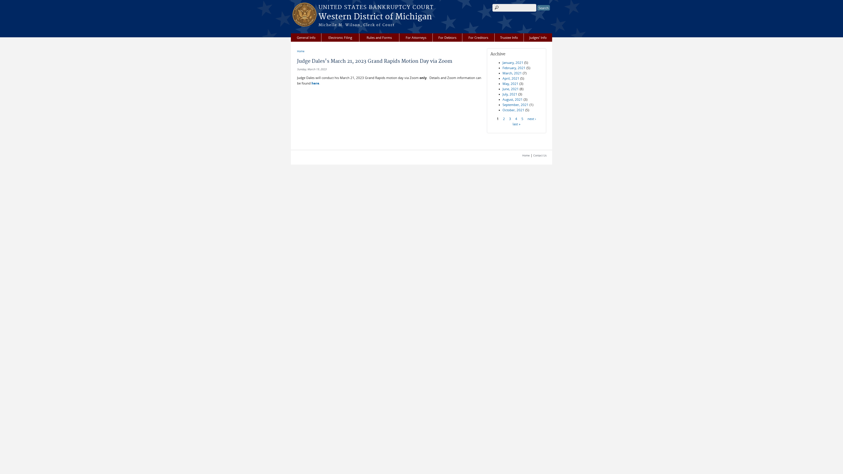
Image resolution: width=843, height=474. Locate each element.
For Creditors (478, 37)
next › (532, 118)
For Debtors (447, 37)
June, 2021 (511, 89)
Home (300, 51)
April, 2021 (511, 78)
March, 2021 (512, 73)
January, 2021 (513, 62)
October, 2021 (513, 110)
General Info (306, 37)
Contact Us (540, 155)
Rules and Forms (379, 37)
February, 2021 (514, 68)
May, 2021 (511, 83)
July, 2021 (510, 94)
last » (516, 124)
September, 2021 (516, 104)
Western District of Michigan (375, 17)
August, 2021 (513, 99)
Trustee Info (509, 37)
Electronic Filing (340, 37)
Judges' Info (538, 37)
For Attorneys (416, 37)
